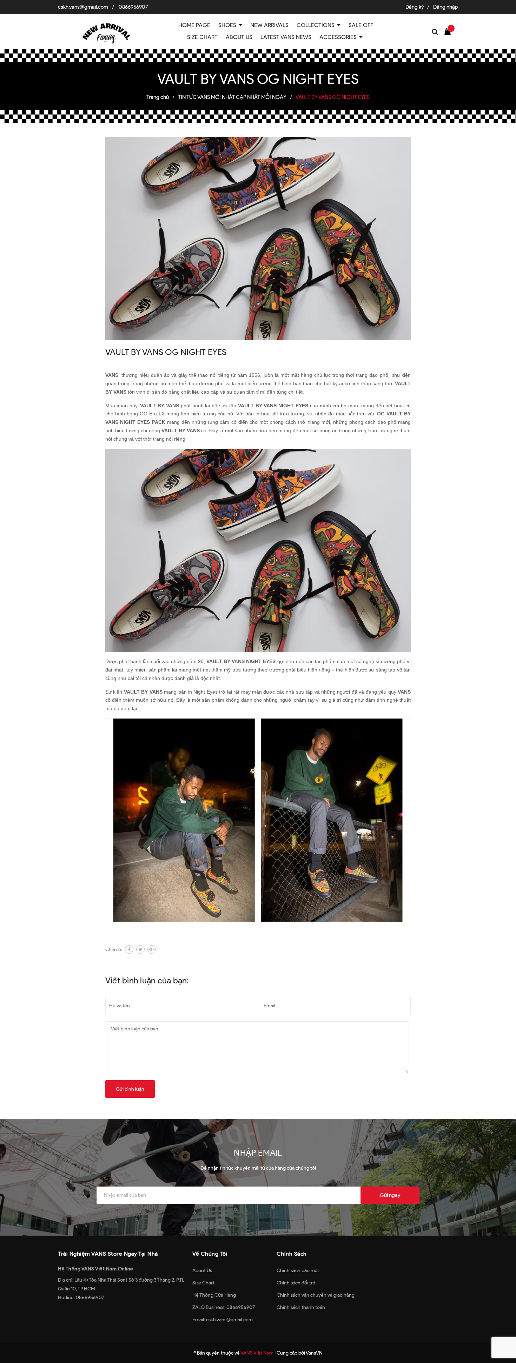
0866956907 (133, 7)
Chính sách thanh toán (301, 1307)
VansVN (314, 1353)
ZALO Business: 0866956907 (223, 1307)
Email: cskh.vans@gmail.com (222, 1320)
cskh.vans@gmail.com (83, 7)
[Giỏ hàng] (449, 31)
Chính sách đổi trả (296, 1283)
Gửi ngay (390, 1195)
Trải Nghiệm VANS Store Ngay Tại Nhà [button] (108, 1253)
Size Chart (203, 1283)
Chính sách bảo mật (298, 1271)
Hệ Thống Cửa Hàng (214, 1295)
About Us (202, 1271)
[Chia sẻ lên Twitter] (140, 949)
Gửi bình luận (130, 1089)
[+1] (151, 949)
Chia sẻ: (113, 950)
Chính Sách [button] (292, 1253)
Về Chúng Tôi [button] (209, 1253)
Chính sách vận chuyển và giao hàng (316, 1295)
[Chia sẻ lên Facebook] (129, 949)
